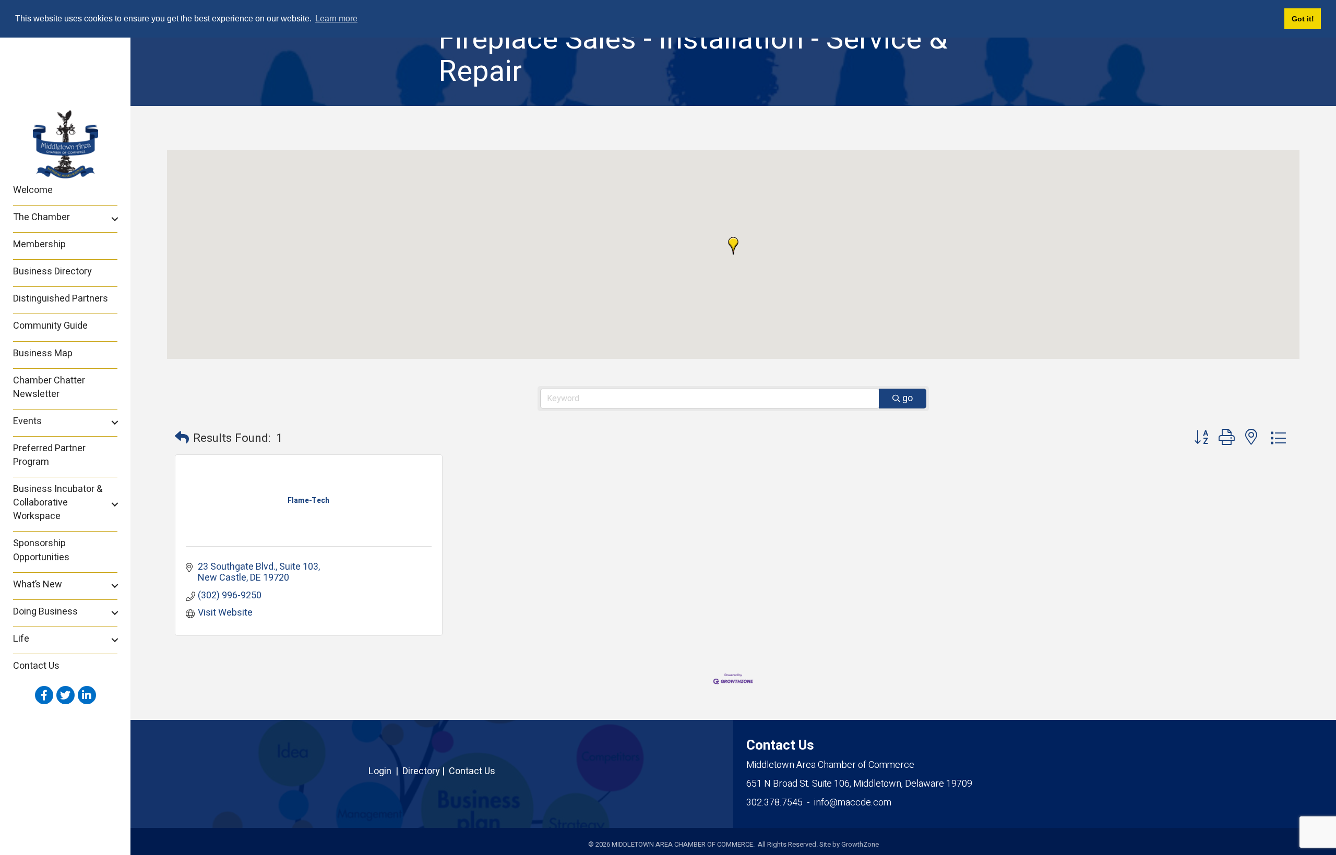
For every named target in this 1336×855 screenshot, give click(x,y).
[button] (733, 246)
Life (21, 639)
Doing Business (45, 612)
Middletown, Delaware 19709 (859, 784)
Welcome (33, 190)
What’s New (37, 584)
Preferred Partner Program (49, 455)
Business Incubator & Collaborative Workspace (57, 502)
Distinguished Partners (60, 299)
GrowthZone (860, 844)
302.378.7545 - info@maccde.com (818, 803)
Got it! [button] (1303, 19)
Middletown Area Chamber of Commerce (830, 765)
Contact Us (36, 666)
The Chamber (41, 217)
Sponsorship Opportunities (41, 550)
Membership (39, 244)
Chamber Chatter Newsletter (49, 387)
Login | (385, 771)
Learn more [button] (336, 18)
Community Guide (50, 326)
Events (27, 421)
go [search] (907, 398)
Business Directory (52, 271)
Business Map (43, 353)
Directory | (425, 771)
